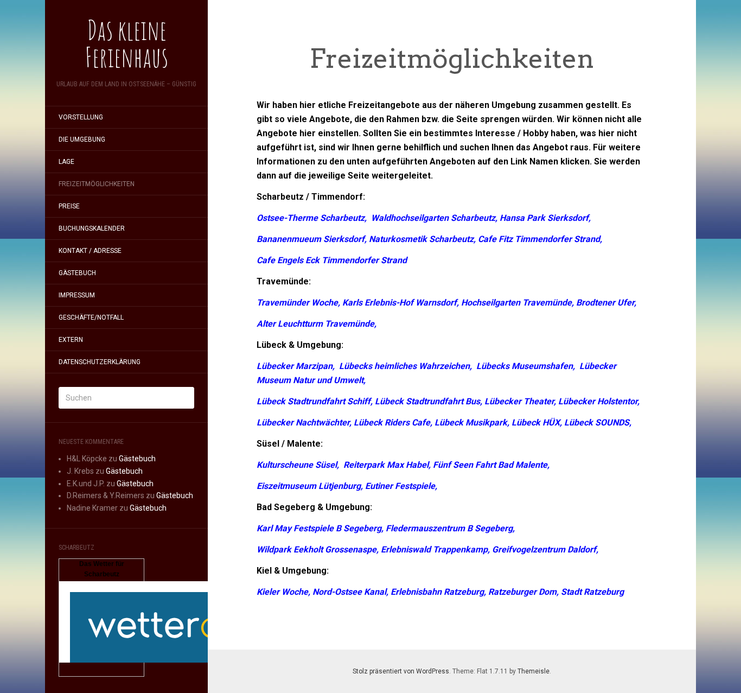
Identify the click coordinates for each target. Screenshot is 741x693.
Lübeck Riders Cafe (392, 422)
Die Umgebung (82, 139)
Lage (66, 162)
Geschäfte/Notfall (91, 317)
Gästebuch (77, 273)
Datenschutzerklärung (99, 362)
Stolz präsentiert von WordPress (401, 671)
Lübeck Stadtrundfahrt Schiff (313, 401)
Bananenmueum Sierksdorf (311, 239)
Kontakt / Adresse (90, 251)
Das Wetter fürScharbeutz (101, 569)
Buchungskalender (92, 228)
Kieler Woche (282, 592)
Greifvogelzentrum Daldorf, (545, 549)
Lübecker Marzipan (295, 366)
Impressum (77, 295)
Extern (71, 340)
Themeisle (534, 671)
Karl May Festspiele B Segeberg (319, 528)
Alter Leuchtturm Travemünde (315, 324)
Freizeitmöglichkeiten (97, 184)
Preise (69, 206)
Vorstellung (81, 117)
